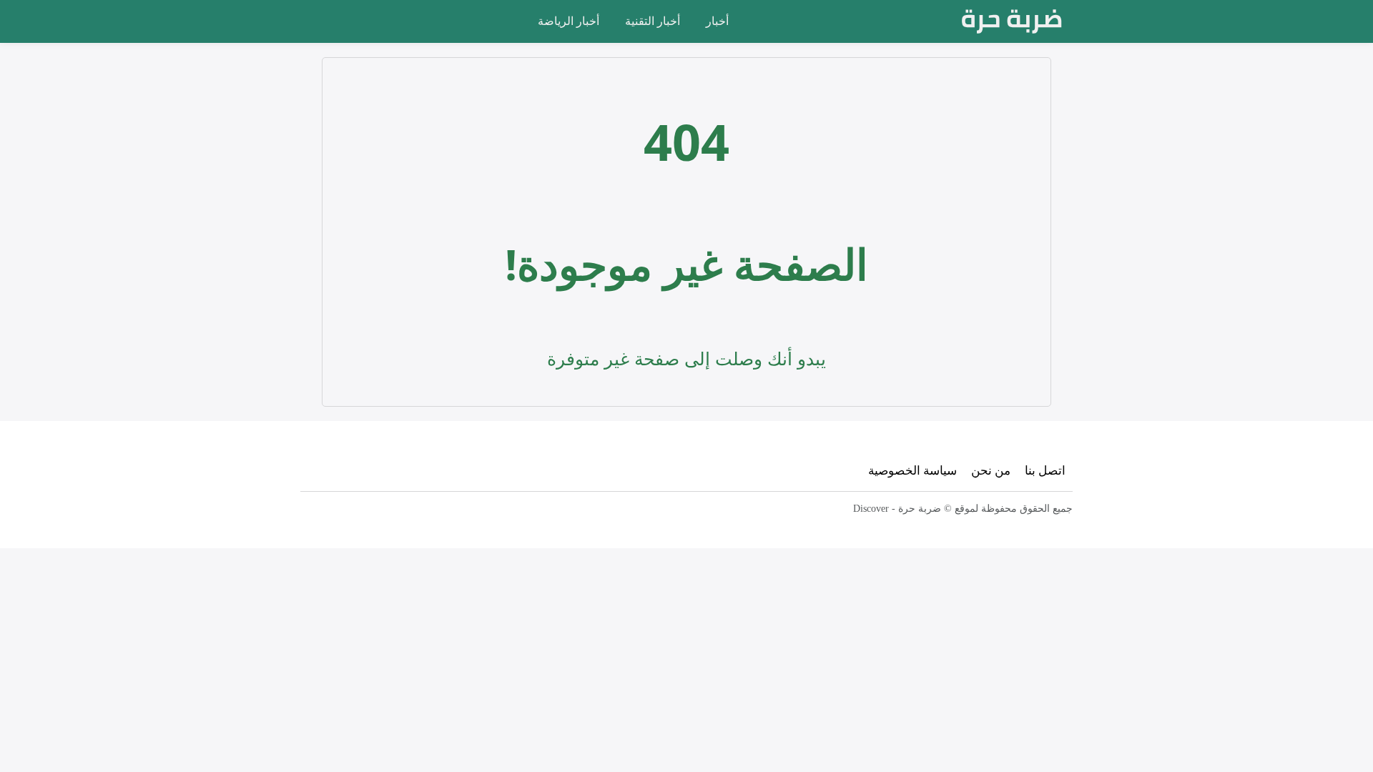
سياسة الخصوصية (912, 470)
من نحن (990, 470)
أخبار (717, 21)
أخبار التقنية (652, 21)
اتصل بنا (1045, 470)
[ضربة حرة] (1012, 21)
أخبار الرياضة (568, 21)
